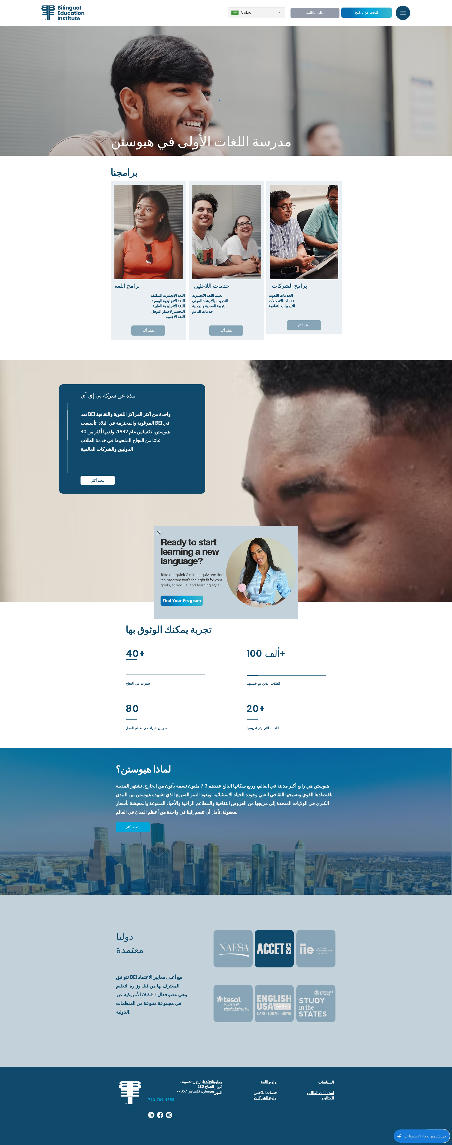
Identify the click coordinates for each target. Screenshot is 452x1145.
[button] (159, 532)
